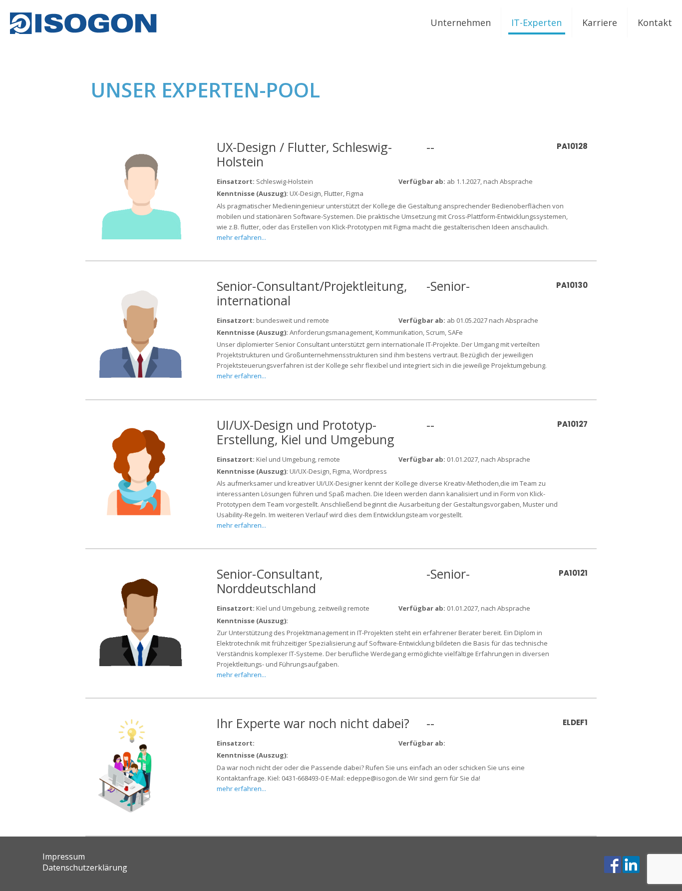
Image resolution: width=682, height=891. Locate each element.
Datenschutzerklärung (84, 867)
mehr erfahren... (241, 237)
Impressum (63, 856)
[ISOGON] (85, 22)
